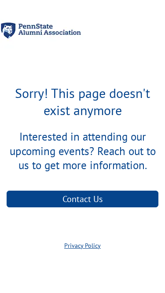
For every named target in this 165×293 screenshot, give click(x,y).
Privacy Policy (82, 246)
